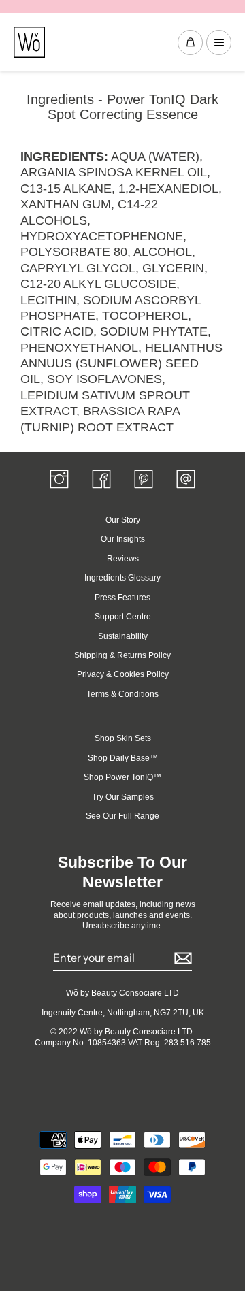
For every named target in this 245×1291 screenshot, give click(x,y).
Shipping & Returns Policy (122, 655)
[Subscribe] (181, 958)
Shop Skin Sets (123, 738)
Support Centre (123, 616)
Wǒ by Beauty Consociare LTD (122, 993)
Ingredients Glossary (122, 578)
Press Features (122, 597)
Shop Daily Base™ (123, 758)
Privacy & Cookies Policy (123, 674)
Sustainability (123, 636)
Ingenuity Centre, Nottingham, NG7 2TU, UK (123, 1012)
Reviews (123, 558)
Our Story (122, 520)
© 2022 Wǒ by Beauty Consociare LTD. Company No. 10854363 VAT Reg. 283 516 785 (123, 1037)
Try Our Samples (123, 797)
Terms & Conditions (122, 694)
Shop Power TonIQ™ (122, 777)
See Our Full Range (122, 816)
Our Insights (123, 539)
